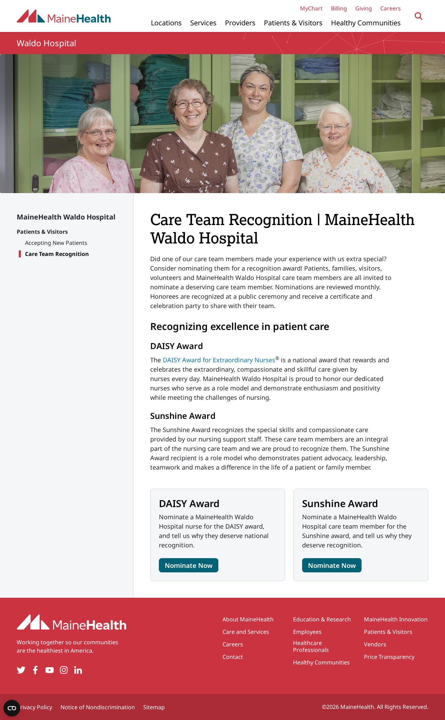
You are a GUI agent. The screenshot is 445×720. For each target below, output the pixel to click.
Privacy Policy (34, 707)
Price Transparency (389, 657)
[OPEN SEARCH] (418, 16)
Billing (339, 8)
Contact (232, 657)
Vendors (375, 644)
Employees (307, 632)
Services (203, 22)
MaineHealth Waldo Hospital (66, 217)
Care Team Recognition (57, 254)
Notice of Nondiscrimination (97, 707)
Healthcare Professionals (311, 646)
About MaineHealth (248, 619)
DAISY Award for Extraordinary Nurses (219, 360)
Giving (363, 8)
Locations (166, 22)
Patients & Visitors (293, 22)
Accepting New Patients (56, 243)
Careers (390, 8)
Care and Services (245, 632)
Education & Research (322, 619)
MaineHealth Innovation (396, 619)
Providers (240, 22)
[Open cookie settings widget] (11, 708)
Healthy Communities (366, 22)
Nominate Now (188, 565)
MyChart (311, 8)
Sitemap (154, 707)
